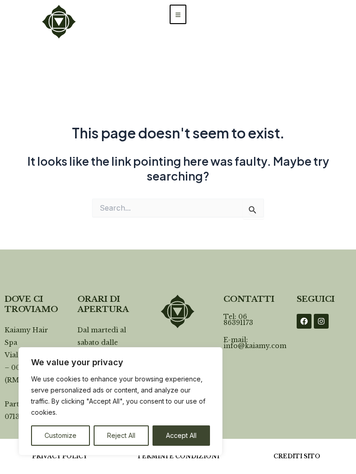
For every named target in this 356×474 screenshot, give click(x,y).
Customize (60, 435)
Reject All (121, 435)
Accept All (181, 435)
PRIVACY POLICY (59, 456)
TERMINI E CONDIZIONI (178, 456)
